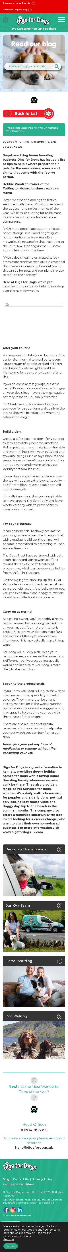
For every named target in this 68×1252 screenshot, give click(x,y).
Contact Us (21, 1179)
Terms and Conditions (18, 1184)
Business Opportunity (15, 9)
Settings (8, 1239)
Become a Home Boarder (17, 3)
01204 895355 (34, 1130)
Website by (17, 1215)
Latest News (12, 146)
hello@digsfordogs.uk (34, 1147)
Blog (6, 1179)
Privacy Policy (42, 1179)
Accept (10, 1246)
